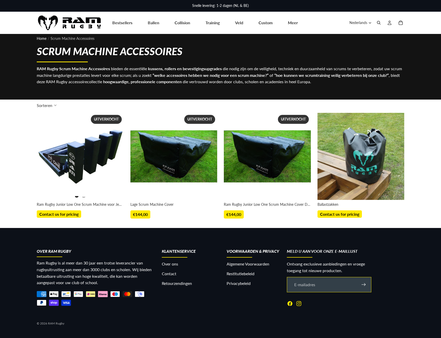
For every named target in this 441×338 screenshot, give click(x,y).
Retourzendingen (177, 283)
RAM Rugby (56, 323)
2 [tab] (83, 194)
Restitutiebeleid (240, 273)
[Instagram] (299, 303)
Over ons (170, 264)
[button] (47, 105)
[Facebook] (290, 303)
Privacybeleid (239, 283)
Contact (169, 273)
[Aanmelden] (363, 284)
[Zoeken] (378, 22)
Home (41, 38)
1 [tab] (77, 194)
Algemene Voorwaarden (248, 264)
